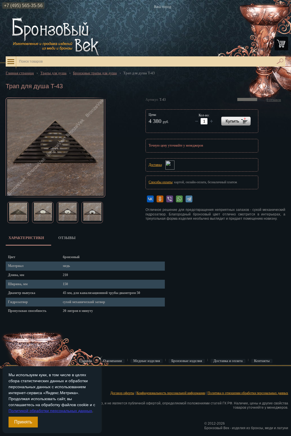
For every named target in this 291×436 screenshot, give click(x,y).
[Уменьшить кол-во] (211, 121)
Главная (85, 361)
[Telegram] (189, 199)
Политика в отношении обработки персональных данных (247, 393)
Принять (23, 421)
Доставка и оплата (228, 361)
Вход (9, 375)
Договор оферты (122, 393)
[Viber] (169, 199)
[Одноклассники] (160, 199)
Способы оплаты (160, 182)
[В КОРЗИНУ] (236, 121)
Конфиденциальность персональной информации (170, 393)
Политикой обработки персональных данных (50, 410)
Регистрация (14, 384)
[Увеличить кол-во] (197, 121)
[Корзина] (281, 43)
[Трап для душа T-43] (55, 147)
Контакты (262, 361)
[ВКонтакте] (150, 199)
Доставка (155, 165)
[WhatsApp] (179, 199)
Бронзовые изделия (186, 361)
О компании (112, 361)
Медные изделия (146, 361)
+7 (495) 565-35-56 (23, 5)
